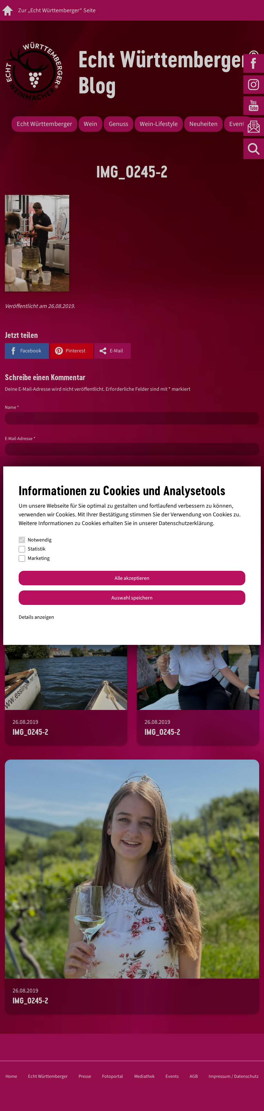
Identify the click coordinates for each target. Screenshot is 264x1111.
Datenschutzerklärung (186, 523)
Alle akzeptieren (132, 578)
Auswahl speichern (132, 597)
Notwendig (40, 539)
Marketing (39, 558)
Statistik (36, 548)
